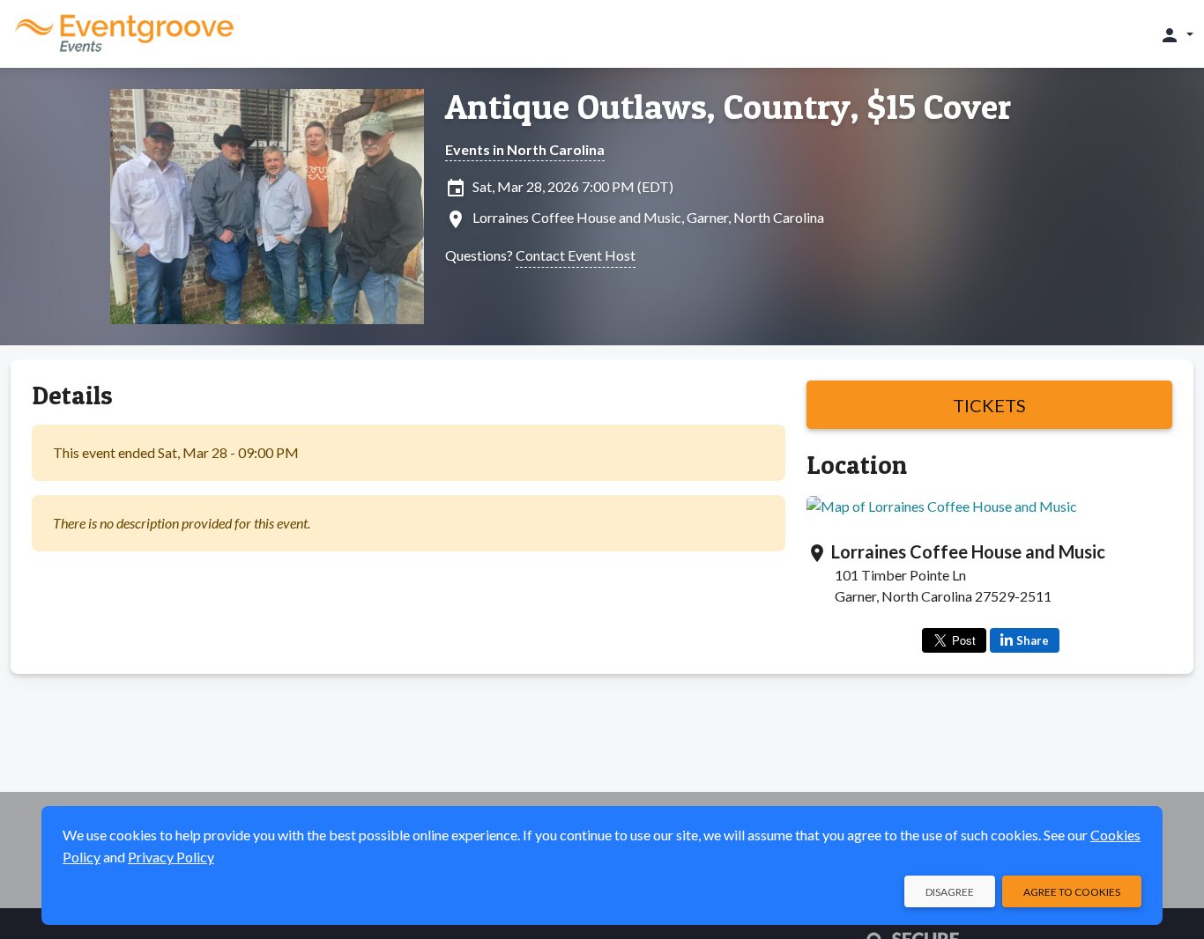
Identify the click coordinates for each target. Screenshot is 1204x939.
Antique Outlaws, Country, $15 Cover (728, 106)
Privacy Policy (171, 856)
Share (1032, 640)
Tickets (989, 405)
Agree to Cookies (1071, 891)
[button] (1176, 34)
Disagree (949, 891)
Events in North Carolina (525, 149)
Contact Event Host (575, 255)
